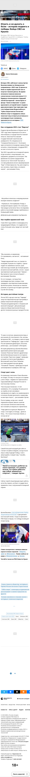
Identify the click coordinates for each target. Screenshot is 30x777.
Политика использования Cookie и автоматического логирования (11, 727)
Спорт (26, 619)
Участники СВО (5, 619)
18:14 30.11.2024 (4, 41)
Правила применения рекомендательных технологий (13, 732)
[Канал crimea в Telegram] (4, 692)
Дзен (2, 554)
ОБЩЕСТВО (11, 705)
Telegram (22, 552)
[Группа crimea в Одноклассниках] (23, 692)
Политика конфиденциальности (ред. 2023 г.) (14, 729)
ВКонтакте (11, 554)
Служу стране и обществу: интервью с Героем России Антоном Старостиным (14, 585)
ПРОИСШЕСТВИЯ (21, 705)
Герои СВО (13, 619)
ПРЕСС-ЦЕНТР (13, 710)
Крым (17, 616)
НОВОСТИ (4, 710)
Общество (20, 619)
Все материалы (5, 79)
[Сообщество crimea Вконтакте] (10, 692)
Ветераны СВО (24, 616)
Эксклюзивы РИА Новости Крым (15, 613)
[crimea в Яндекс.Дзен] (17, 692)
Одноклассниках (11, 556)
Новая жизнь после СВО (8, 616)
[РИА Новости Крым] (7, 12)
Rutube (22, 556)
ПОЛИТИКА (4, 705)
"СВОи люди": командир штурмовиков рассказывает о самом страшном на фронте (15, 592)
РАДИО (21, 710)
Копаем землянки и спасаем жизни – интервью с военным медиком (14, 598)
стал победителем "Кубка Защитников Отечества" (14, 514)
